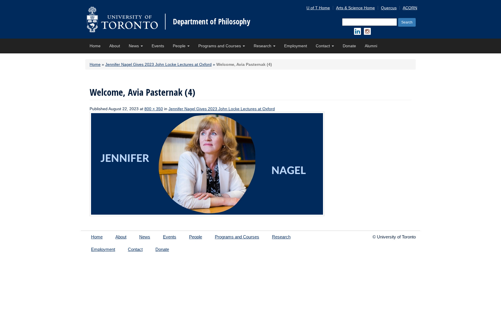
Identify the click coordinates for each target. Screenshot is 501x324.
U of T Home (318, 8)
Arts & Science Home (355, 8)
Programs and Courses (220, 46)
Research (263, 46)
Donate (349, 46)
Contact (323, 46)
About (114, 46)
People (180, 46)
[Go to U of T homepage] (122, 19)
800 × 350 (153, 108)
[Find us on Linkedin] (357, 31)
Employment (295, 46)
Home (95, 46)
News (134, 46)
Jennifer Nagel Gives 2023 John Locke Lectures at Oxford (158, 64)
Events (158, 46)
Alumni (371, 46)
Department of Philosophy (211, 21)
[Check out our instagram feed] (367, 31)
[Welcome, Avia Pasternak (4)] (207, 163)
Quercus (389, 8)
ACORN (410, 8)
